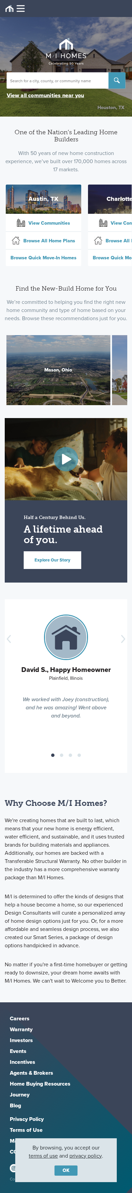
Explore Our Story (52, 560)
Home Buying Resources (40, 1084)
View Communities (48, 223)
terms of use (43, 1156)
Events (18, 1051)
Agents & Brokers (31, 1073)
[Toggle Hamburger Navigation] (15, 8)
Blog (15, 1105)
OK (66, 1170)
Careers (19, 1018)
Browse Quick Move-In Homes (43, 257)
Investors (21, 1040)
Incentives (22, 1062)
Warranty (21, 1029)
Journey (19, 1095)
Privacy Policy (27, 1119)
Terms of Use (26, 1130)
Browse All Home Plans (48, 240)
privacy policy (85, 1156)
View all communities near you (45, 95)
